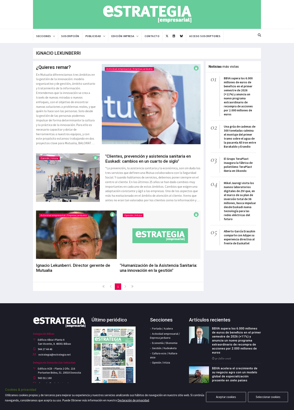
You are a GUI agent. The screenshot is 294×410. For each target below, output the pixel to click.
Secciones (43, 36)
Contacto (152, 36)
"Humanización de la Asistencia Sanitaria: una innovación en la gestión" (158, 268)
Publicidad (93, 36)
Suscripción (70, 36)
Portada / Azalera (162, 328)
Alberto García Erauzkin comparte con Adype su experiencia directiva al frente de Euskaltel (239, 237)
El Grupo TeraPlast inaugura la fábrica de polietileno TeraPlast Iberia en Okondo (238, 165)
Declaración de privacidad (133, 400)
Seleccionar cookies (268, 397)
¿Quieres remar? (53, 67)
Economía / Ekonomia (164, 343)
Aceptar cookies (226, 397)
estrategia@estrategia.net (54, 354)
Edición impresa (122, 36)
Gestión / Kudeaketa (164, 348)
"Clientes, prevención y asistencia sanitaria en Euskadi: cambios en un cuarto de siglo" (148, 159)
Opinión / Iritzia (49, 158)
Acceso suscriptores (205, 36)
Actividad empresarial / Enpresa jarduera (129, 68)
